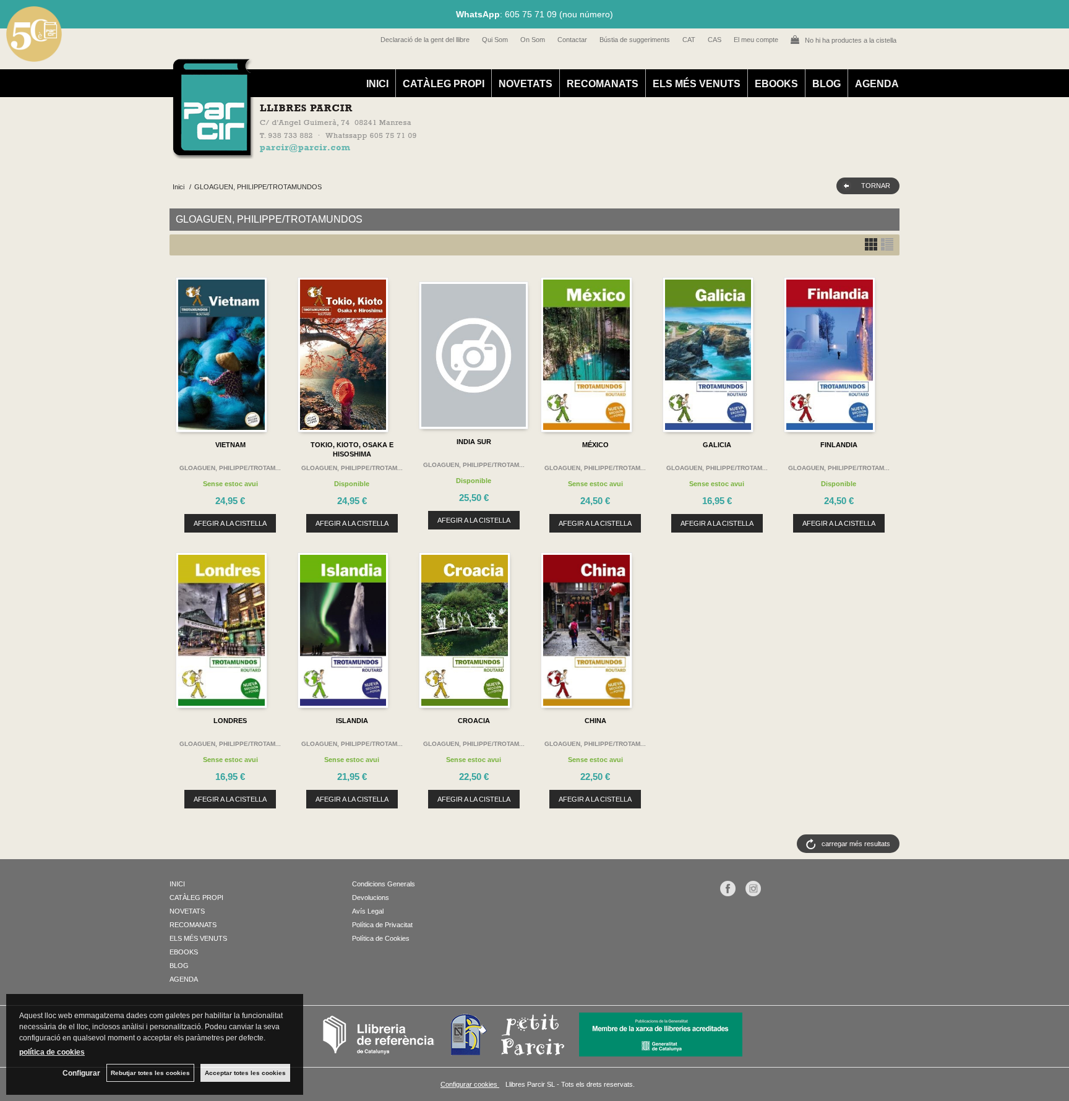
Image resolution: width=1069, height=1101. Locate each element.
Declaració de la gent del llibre (425, 39)
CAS (714, 39)
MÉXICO (595, 444)
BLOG (826, 84)
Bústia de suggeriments (634, 39)
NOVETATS (525, 84)
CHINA (595, 720)
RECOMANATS (602, 84)
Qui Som (495, 39)
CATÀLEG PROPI (443, 84)
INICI (377, 84)
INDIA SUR (474, 441)
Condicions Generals (383, 884)
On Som (532, 39)
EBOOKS (776, 84)
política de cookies (52, 1052)
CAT (688, 39)
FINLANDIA (838, 444)
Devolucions (370, 897)
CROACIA (474, 720)
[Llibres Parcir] (474, 152)
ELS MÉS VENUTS (697, 84)
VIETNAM (230, 444)
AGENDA (877, 84)
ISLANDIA (352, 720)
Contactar (572, 39)
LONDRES (230, 720)
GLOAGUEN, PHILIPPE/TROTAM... (230, 468)
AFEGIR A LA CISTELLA (230, 523)
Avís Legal (368, 911)
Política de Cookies (381, 938)
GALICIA (717, 444)
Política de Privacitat (382, 924)
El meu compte (756, 39)
